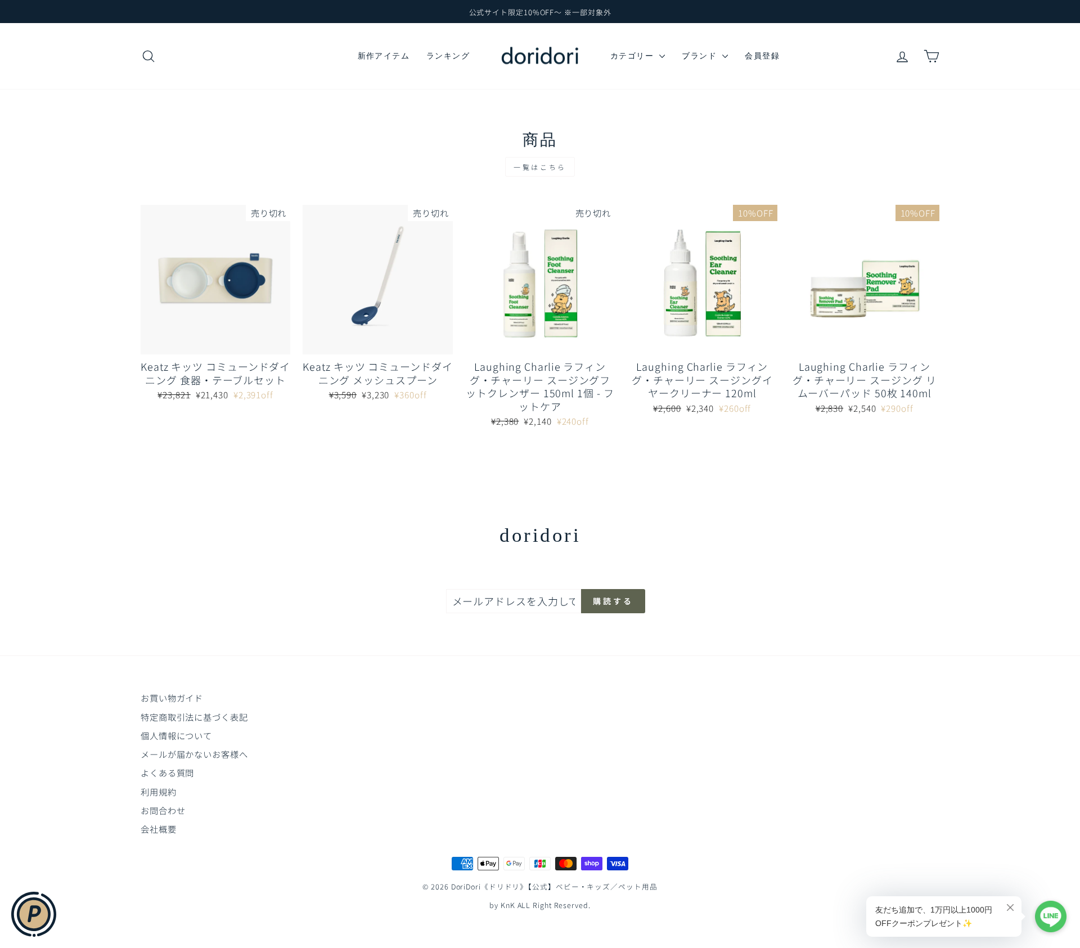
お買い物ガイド (172, 697)
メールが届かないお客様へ (194, 754)
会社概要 (159, 829)
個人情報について (176, 735)
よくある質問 (167, 772)
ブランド (700, 56)
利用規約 (159, 791)
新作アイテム (384, 56)
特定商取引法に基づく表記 (194, 717)
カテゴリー (633, 56)
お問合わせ (163, 810)
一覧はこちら (540, 167)
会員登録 (762, 56)
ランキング (448, 56)
